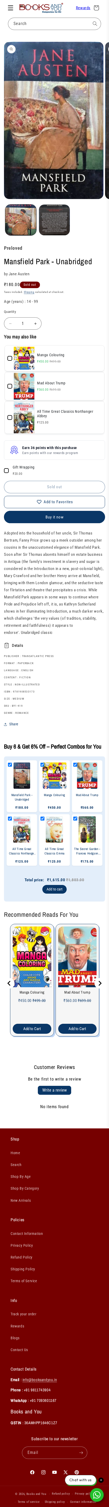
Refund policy (61, 1493)
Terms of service (29, 1502)
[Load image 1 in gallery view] (20, 220)
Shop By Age (21, 1176)
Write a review (54, 1090)
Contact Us (19, 1350)
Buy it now (55, 517)
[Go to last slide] (9, 983)
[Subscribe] (81, 1453)
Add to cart (54, 889)
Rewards (83, 8)
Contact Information (27, 1233)
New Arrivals (21, 1200)
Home (15, 1153)
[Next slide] (99, 983)
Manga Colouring (32, 992)
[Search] (95, 23)
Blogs (15, 1338)
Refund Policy (22, 1257)
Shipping (29, 292)
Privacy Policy (22, 1245)
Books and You (36, 1494)
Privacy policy (84, 1493)
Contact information (83, 1502)
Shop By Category (25, 1188)
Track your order (24, 1314)
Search (16, 1165)
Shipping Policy (23, 1269)
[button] (10, 8)
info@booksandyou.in (39, 1379)
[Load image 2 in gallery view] (54, 220)
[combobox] (54, 24)
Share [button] (14, 724)
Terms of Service (24, 1281)
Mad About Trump (77, 992)
